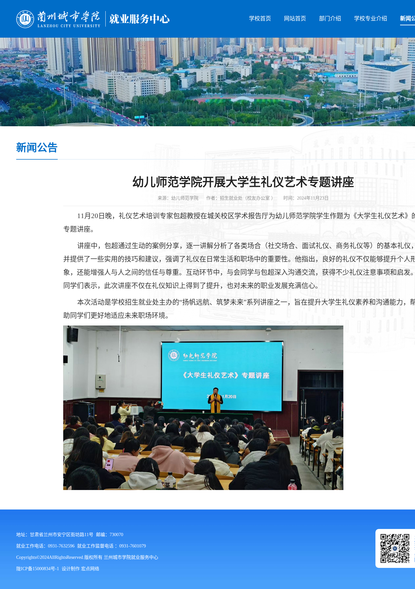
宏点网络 (90, 568)
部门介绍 (330, 19)
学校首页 (260, 19)
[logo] (93, 18)
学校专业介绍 (370, 19)
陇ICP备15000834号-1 (37, 568)
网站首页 (295, 19)
